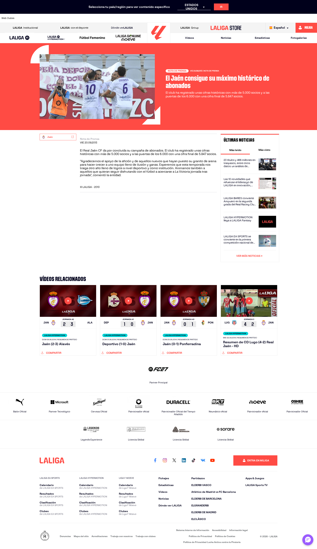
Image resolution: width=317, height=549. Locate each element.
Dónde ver (122, 27)
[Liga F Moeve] (92, 38)
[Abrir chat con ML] (307, 539)
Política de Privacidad (200, 536)
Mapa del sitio (81, 536)
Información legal (238, 530)
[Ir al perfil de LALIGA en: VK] (203, 460)
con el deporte (74, 27)
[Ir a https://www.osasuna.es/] (56, 18)
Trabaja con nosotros (121, 536)
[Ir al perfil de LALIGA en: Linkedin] (184, 460)
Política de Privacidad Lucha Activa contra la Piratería (212, 542)
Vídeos (189, 37)
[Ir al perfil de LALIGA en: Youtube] (212, 460)
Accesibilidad (219, 530)
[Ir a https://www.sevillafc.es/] (282, 18)
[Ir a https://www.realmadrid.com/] (252, 18)
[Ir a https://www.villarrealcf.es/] (313, 18)
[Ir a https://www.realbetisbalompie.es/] (237, 18)
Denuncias (65, 536)
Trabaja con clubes (146, 536)
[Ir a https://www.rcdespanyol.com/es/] (222, 18)
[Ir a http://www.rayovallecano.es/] (192, 18)
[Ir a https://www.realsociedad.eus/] (267, 18)
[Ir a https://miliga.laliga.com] (306, 28)
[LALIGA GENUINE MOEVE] (128, 38)
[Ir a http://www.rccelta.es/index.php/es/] (71, 18)
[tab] (235, 149)
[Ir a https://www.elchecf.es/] (102, 18)
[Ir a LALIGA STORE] (226, 28)
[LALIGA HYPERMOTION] (56, 37)
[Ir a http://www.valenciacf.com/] (297, 18)
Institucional (25, 27)
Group (190, 27)
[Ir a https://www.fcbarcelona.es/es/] (117, 18)
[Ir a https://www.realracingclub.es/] (177, 18)
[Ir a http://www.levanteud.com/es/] (147, 18)
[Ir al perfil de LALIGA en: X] (174, 460)
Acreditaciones (100, 536)
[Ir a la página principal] (158, 41)
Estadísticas (262, 37)
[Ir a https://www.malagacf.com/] (162, 18)
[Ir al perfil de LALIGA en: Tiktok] (193, 460)
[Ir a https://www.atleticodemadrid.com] (41, 18)
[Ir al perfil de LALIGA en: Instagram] (164, 460)
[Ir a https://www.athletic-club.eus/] (26, 18)
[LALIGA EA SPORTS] (19, 38)
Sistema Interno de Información (192, 530)
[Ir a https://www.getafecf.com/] (132, 18)
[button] (19, 38)
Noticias (226, 37)
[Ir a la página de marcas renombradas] (44, 536)
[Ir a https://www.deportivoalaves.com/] (87, 18)
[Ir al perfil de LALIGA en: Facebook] (155, 460)
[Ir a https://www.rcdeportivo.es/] (207, 18)
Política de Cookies (225, 536)
